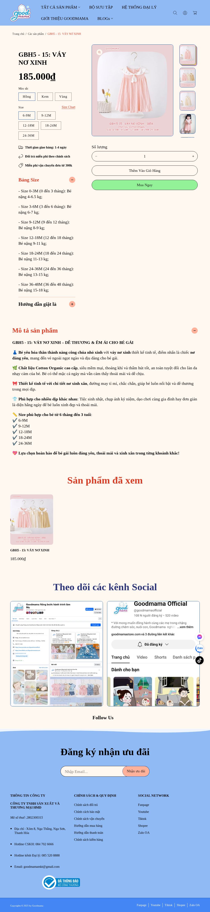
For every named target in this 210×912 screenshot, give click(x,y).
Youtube (143, 811)
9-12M (46, 115)
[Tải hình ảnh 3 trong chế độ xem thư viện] (187, 101)
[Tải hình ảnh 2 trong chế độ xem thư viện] (187, 78)
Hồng (27, 96)
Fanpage (143, 805)
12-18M (28, 125)
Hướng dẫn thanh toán (88, 832)
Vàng (63, 96)
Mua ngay (145, 185)
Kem (45, 96)
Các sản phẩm (36, 33)
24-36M (28, 135)
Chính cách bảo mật (87, 811)
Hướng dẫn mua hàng (88, 825)
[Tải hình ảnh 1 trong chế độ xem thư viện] (187, 54)
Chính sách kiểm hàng (88, 839)
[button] (61, 7)
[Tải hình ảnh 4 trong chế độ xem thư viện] (187, 124)
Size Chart (68, 107)
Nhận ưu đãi (136, 771)
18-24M (51, 125)
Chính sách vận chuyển (89, 818)
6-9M (27, 115)
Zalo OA (144, 832)
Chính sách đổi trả (86, 805)
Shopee (143, 825)
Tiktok (142, 818)
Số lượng (99, 147)
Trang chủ (18, 33)
